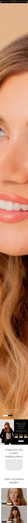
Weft (11, 466)
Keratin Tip (16, 466)
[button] (1, 2)
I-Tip (13, 466)
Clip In (20, 466)
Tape (9, 466)
